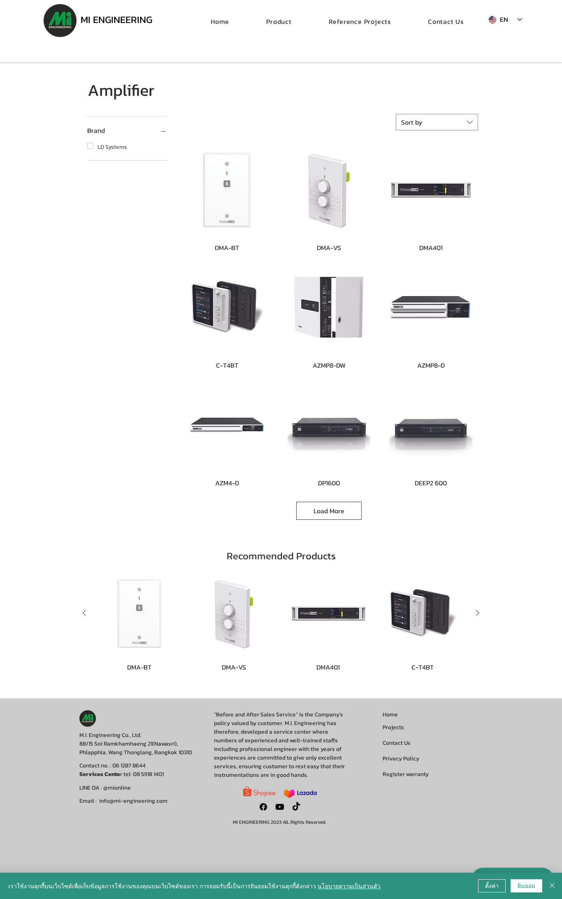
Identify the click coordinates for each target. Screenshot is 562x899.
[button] (279, 21)
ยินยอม (526, 885)
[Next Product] (478, 613)
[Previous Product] (84, 613)
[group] (281, 621)
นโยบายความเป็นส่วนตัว (349, 886)
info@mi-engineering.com (133, 801)
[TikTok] (296, 807)
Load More (329, 511)
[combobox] (437, 122)
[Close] (552, 885)
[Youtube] (280, 807)
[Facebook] (263, 807)
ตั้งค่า (492, 885)
